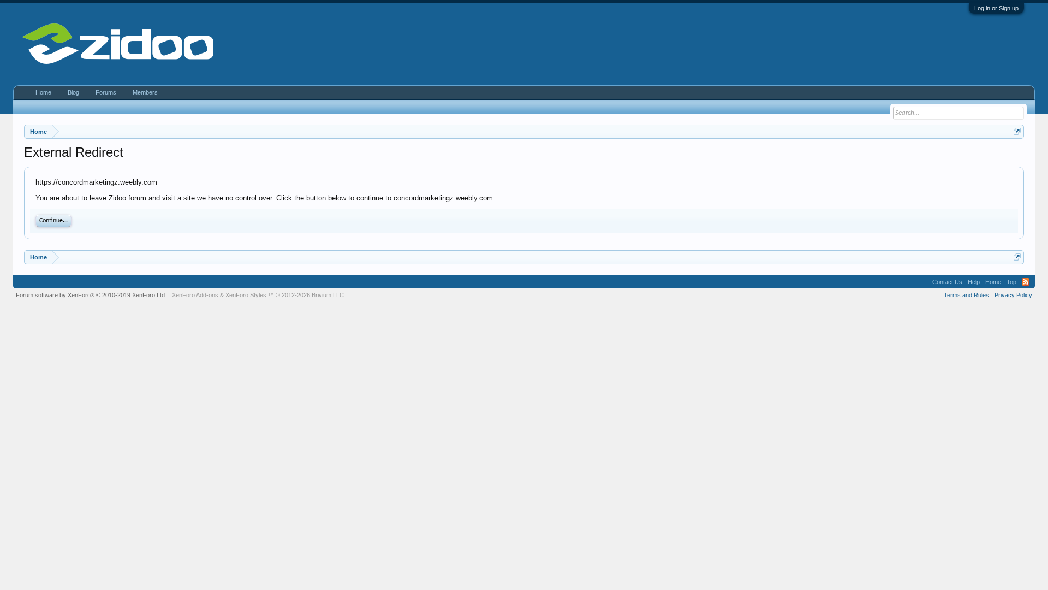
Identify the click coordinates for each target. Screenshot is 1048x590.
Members (145, 92)
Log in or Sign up (996, 8)
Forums (106, 92)
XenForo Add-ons (195, 295)
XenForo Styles (245, 295)
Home (43, 92)
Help (974, 282)
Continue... (53, 220)
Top (1011, 282)
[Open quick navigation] (1017, 131)
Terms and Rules (966, 295)
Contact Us (947, 282)
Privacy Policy (1013, 295)
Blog (73, 92)
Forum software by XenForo (91, 295)
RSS (1025, 282)
